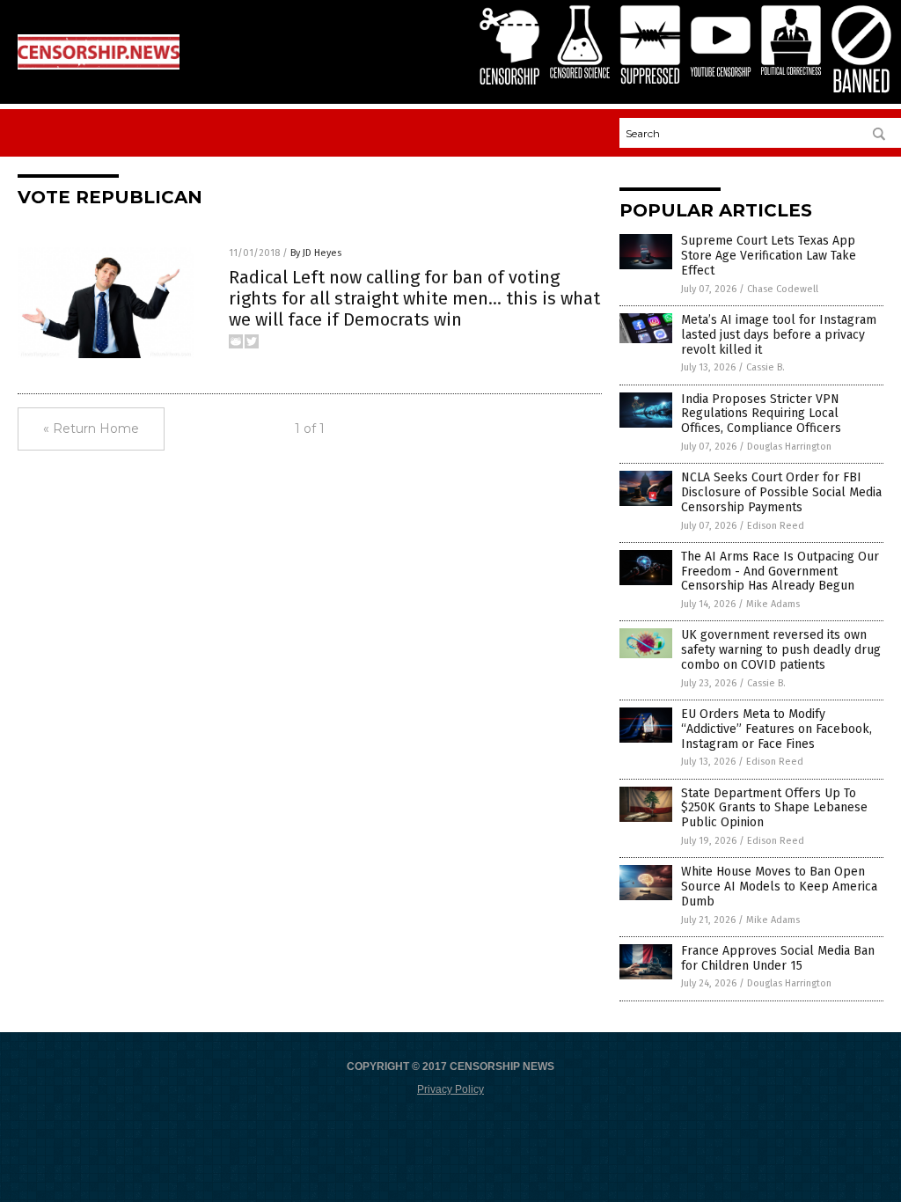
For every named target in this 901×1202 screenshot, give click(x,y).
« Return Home (91, 428)
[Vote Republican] (98, 66)
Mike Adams (773, 604)
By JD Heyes (315, 253)
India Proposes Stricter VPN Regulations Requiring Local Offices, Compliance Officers (761, 414)
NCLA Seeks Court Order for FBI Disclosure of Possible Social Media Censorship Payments (781, 492)
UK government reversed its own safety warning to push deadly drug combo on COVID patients (781, 649)
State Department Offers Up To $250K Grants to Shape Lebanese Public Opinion (774, 808)
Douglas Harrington (789, 446)
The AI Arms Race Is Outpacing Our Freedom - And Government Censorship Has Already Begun (780, 571)
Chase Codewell (782, 289)
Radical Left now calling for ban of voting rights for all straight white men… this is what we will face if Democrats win (414, 298)
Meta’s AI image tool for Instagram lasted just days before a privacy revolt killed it (778, 334)
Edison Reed (775, 525)
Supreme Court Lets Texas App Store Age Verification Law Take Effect (768, 255)
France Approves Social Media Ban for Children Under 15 (778, 958)
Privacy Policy (450, 1089)
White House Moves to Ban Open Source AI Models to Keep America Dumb (779, 886)
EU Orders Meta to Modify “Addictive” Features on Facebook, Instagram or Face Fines (776, 729)
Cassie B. (765, 367)
